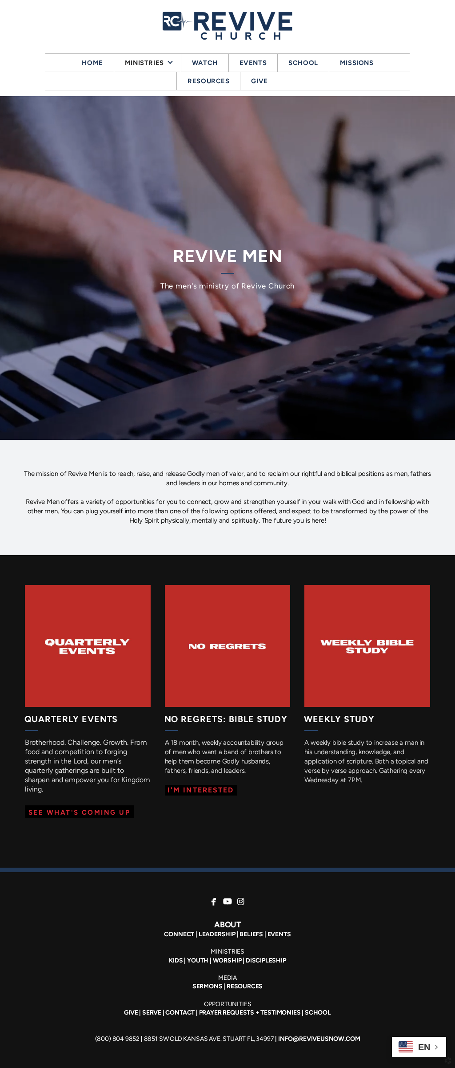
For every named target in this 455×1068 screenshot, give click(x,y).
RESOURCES (245, 986)
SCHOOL (318, 1012)
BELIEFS (251, 934)
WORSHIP (227, 960)
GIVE (131, 1012)
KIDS (176, 960)
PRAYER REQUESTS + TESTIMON (244, 1012)
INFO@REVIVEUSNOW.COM (319, 1039)
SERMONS (207, 986)
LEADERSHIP (217, 934)
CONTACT (180, 1012)
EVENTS (279, 934)
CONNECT (179, 934)
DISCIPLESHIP (266, 960)
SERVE (151, 1012)
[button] (79, 811)
